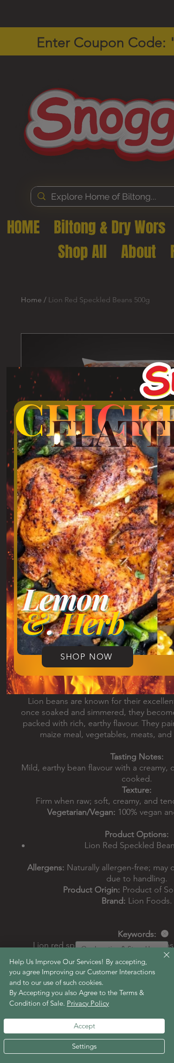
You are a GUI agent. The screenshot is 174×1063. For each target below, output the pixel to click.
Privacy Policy (88, 1003)
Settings (84, 1046)
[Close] (161, 960)
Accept (84, 1025)
